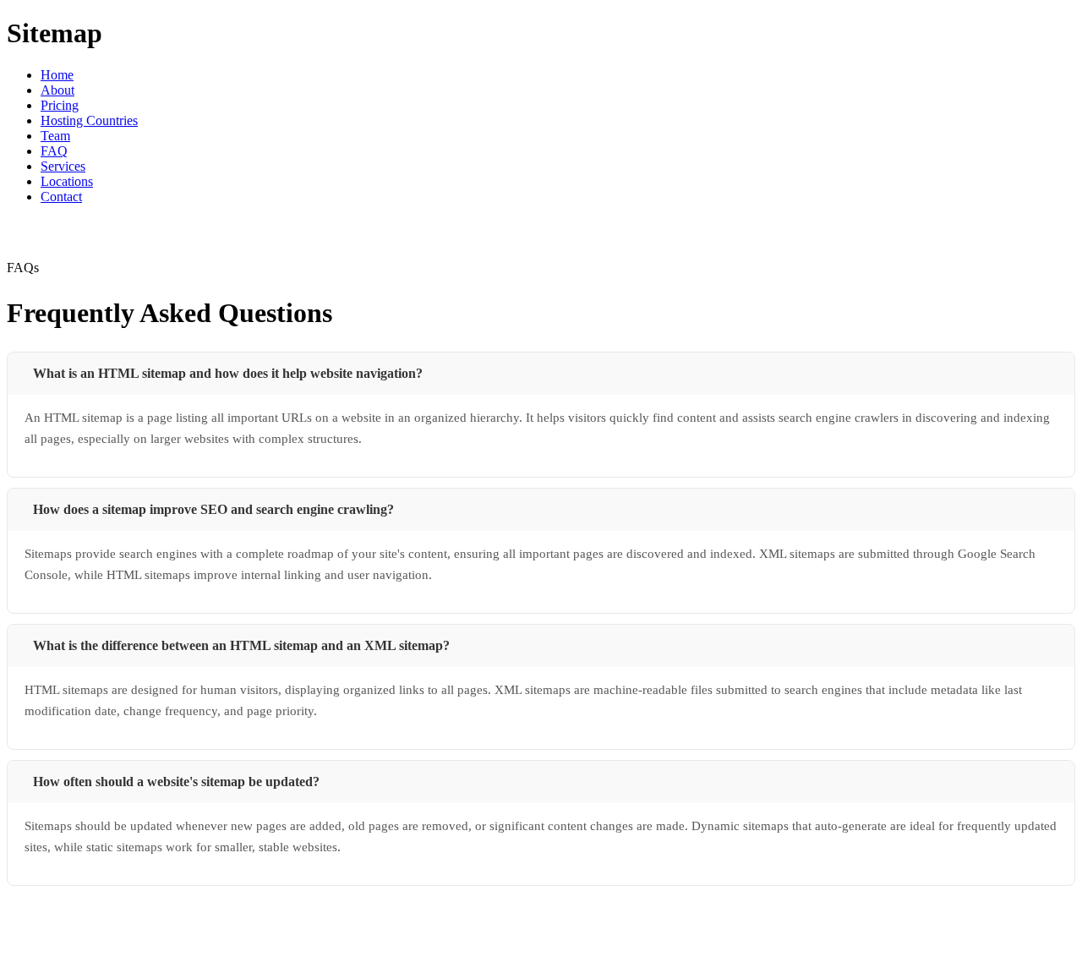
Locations (67, 181)
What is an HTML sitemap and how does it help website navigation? (228, 373)
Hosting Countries (89, 120)
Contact (61, 196)
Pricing (60, 105)
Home (57, 75)
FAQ (54, 151)
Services (63, 166)
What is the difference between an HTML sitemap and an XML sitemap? (241, 645)
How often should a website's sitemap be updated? (176, 781)
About (57, 90)
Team (55, 135)
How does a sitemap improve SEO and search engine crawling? (213, 509)
